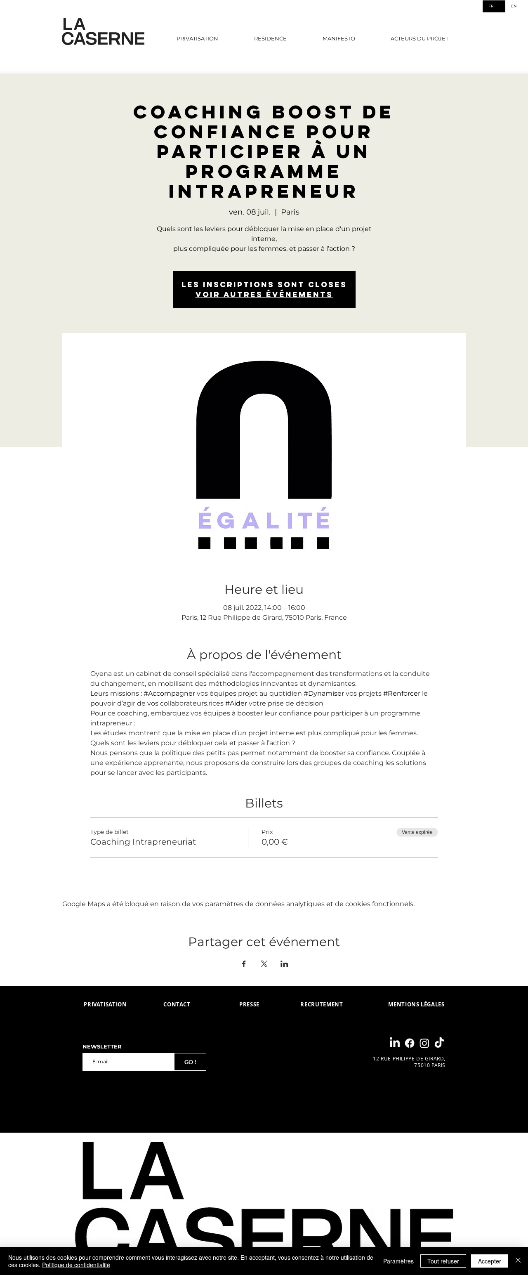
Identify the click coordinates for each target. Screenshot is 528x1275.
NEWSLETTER (102, 1046)
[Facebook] (409, 1043)
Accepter (489, 1261)
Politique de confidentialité (76, 1265)
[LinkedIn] (395, 1043)
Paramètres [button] (398, 1261)
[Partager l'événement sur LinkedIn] (284, 964)
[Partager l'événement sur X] (264, 964)
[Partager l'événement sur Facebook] (244, 964)
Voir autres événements (264, 294)
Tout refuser (443, 1261)
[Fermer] (518, 1261)
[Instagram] (424, 1043)
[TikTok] (439, 1043)
